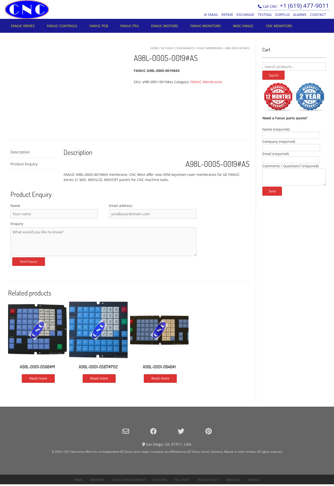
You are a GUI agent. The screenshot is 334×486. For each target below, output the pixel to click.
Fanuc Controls (62, 25)
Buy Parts (160, 480)
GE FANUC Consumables (177, 48)
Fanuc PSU (129, 25)
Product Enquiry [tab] (24, 163)
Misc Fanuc (243, 25)
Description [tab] (20, 151)
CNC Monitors (279, 25)
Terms (78, 480)
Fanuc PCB (98, 25)
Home (154, 48)
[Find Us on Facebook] (153, 431)
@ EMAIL (211, 14)
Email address (120, 205)
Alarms (300, 14)
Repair (227, 14)
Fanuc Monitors (205, 25)
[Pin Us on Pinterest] (208, 431)
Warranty (97, 480)
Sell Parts (182, 480)
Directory (233, 480)
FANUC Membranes (210, 48)
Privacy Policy (207, 480)
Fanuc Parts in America (128, 480)
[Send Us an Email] (125, 431)
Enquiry (17, 223)
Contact (318, 14)
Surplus (282, 14)
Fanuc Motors (164, 25)
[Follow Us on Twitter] (181, 431)
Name (15, 205)
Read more (38, 378)
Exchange (245, 14)
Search (273, 75)
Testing (265, 14)
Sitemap (253, 480)
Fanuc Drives (23, 25)
